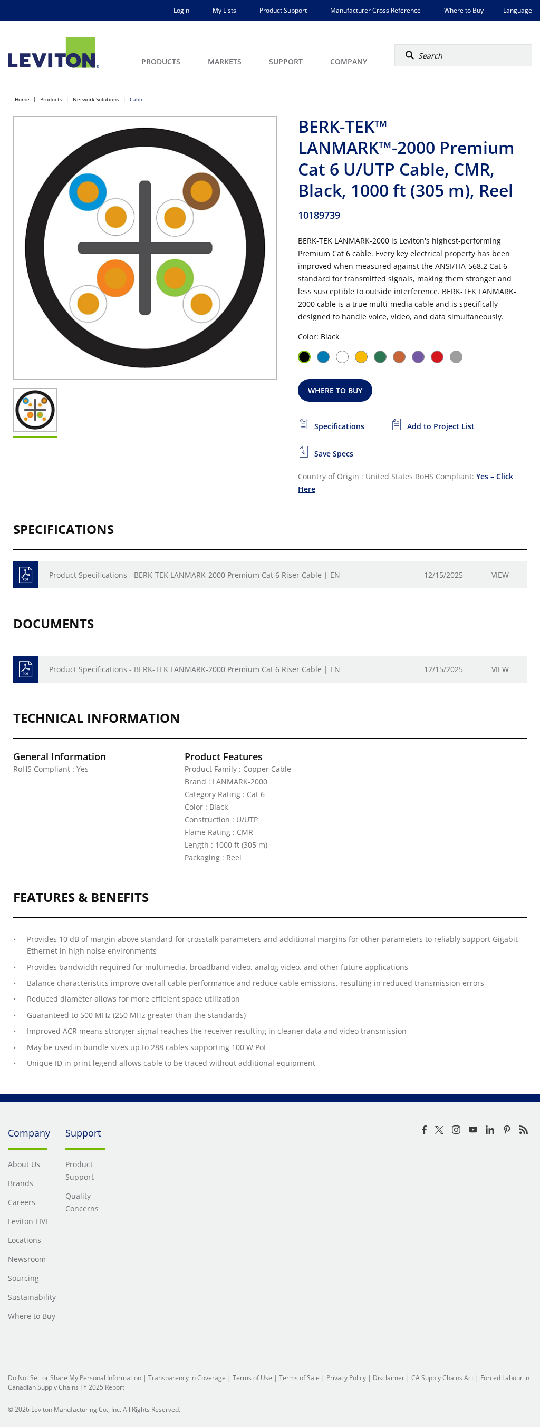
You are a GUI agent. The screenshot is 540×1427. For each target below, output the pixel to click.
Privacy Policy (346, 1377)
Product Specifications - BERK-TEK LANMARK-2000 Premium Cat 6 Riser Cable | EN (194, 575)
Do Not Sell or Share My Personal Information (74, 1377)
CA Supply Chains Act (442, 1377)
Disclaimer (388, 1377)
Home (22, 99)
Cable (137, 99)
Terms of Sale (299, 1377)
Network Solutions (96, 99)
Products (51, 99)
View (500, 575)
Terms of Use (252, 1377)
